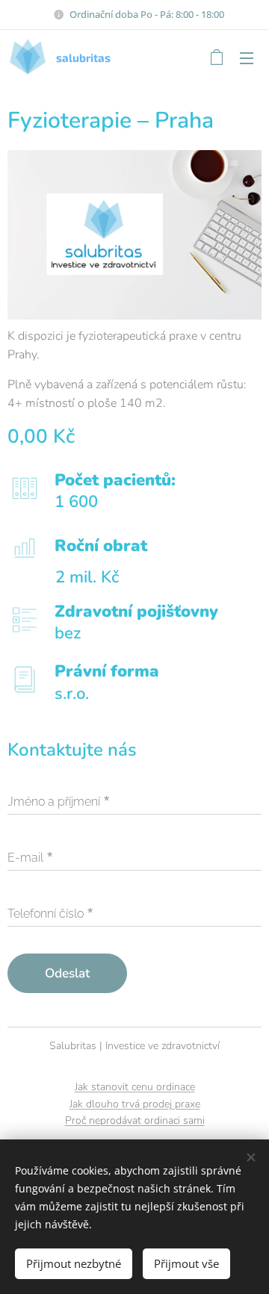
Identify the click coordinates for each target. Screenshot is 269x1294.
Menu (247, 57)
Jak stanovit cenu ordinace (135, 1087)
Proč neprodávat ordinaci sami (135, 1120)
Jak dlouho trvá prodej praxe (134, 1104)
